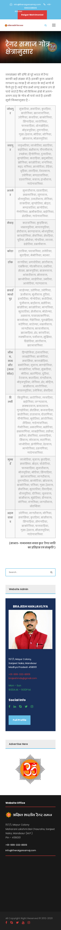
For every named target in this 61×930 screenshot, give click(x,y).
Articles (18, 11)
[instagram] (32, 706)
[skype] (20, 706)
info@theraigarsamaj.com (20, 850)
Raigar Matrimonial (32, 14)
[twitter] (26, 706)
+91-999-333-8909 (19, 674)
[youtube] (23, 922)
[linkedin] (14, 706)
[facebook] (9, 706)
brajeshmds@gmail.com (23, 678)
